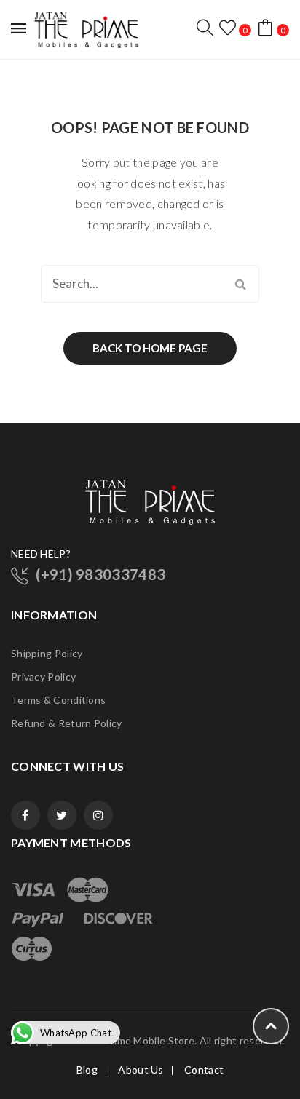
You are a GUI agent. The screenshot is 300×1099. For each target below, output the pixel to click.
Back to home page (150, 347)
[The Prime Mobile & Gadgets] (86, 27)
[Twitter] (61, 815)
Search (240, 284)
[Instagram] (98, 815)
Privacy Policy (43, 676)
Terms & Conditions (58, 700)
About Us (140, 1069)
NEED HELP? (41, 553)
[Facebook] (25, 815)
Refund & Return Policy (66, 723)
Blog (87, 1069)
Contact (204, 1069)
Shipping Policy (47, 653)
